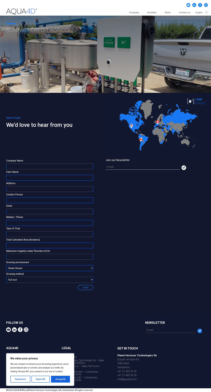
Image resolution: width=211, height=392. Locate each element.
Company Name (14, 160)
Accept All (60, 379)
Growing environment (17, 262)
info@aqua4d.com (127, 379)
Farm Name (12, 172)
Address (10, 183)
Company (134, 12)
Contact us (184, 12)
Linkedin (194, 5)
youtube (188, 5)
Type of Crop (13, 228)
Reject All (40, 379)
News (168, 12)
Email (9, 206)
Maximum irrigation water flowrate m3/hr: (28, 251)
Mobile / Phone (14, 217)
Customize (20, 379)
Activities (152, 12)
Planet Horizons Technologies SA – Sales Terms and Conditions (83, 361)
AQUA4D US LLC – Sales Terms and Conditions (80, 367)
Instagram (206, 5)
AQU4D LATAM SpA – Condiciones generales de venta (80, 373)
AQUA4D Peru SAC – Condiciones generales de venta (79, 378)
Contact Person (14, 194)
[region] (40, 369)
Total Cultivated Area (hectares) (23, 240)
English (199, 12)
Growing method (15, 274)
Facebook (200, 5)
